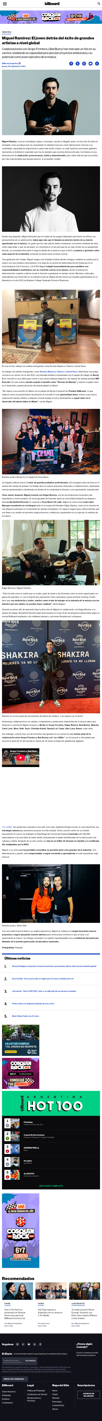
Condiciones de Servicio (37, 1394)
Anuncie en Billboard (88, 1395)
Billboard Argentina (10, 63)
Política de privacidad (23, 1369)
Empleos (6, 1399)
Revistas (55, 1398)
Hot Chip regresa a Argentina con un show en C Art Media (50, 1312)
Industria (6, 32)
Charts (55, 1394)
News (54, 1390)
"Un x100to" (7, 827)
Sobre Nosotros (9, 1391)
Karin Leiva (45, 1323)
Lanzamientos (78, 1303)
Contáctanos (7, 1403)
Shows (7, 1303)
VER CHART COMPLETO (51, 1186)
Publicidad (6, 1395)
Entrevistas (57, 1402)
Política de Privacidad (36, 1390)
